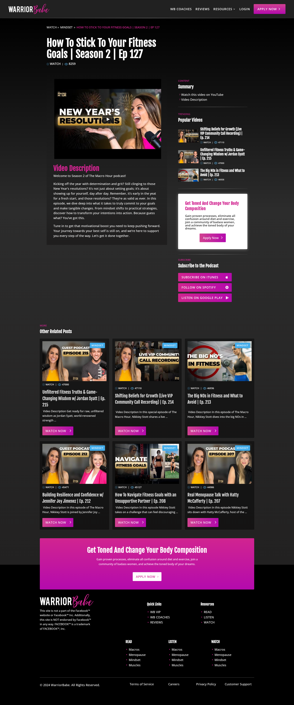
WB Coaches (181, 9)
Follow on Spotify (199, 287)
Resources (222, 9)
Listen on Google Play (202, 298)
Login (244, 9)
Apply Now (267, 9)
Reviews (202, 9)
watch (52, 27)
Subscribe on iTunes (200, 277)
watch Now (55, 431)
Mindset (66, 27)
